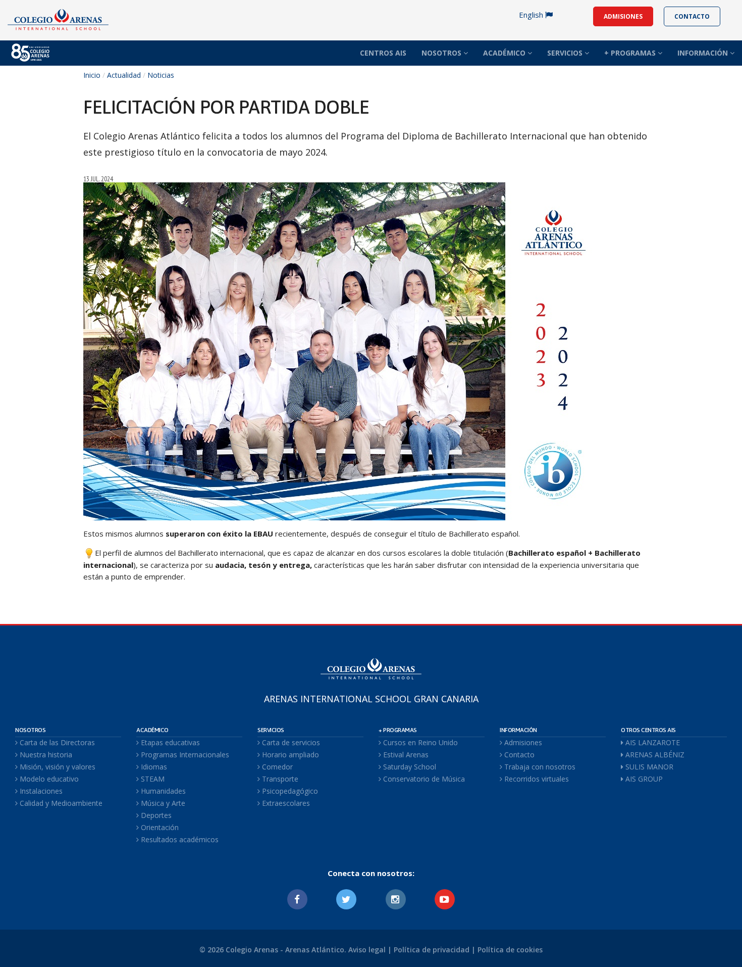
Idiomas (153, 766)
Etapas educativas (169, 742)
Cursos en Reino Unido (419, 742)
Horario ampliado (289, 754)
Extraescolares (285, 803)
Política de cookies (510, 949)
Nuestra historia (45, 754)
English (532, 15)
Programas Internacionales (184, 754)
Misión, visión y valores (56, 766)
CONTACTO (692, 16)
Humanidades (162, 791)
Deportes (155, 815)
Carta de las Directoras (56, 742)
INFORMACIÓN (703, 53)
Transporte (279, 779)
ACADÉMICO (505, 53)
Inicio (91, 75)
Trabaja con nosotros (538, 766)
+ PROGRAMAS (631, 53)
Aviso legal (367, 949)
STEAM (152, 779)
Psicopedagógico (289, 791)
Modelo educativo (48, 779)
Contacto (518, 754)
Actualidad (124, 75)
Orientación (159, 827)
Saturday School (408, 766)
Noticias (160, 75)
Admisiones (522, 742)
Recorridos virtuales (535, 779)
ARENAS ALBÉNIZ (653, 754)
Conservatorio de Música (423, 779)
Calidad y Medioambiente (60, 803)
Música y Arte (162, 803)
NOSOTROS (442, 53)
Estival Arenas (405, 754)
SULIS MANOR (648, 766)
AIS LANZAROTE (651, 742)
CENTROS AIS (383, 53)
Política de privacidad (431, 949)
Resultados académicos (179, 839)
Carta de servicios (290, 742)
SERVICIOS (566, 53)
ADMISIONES (623, 16)
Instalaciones (40, 791)
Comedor (276, 766)
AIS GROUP (643, 779)
